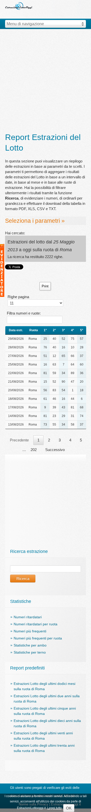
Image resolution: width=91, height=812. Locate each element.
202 (34, 449)
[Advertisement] (45, 81)
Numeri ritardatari (28, 617)
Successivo (55, 449)
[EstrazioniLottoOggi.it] (19, 2)
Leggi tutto (54, 808)
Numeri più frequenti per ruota (38, 638)
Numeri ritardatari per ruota (35, 624)
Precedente (19, 440)
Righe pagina (18, 297)
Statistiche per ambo (30, 645)
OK (69, 808)
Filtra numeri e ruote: (24, 313)
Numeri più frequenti (30, 631)
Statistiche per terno (30, 652)
